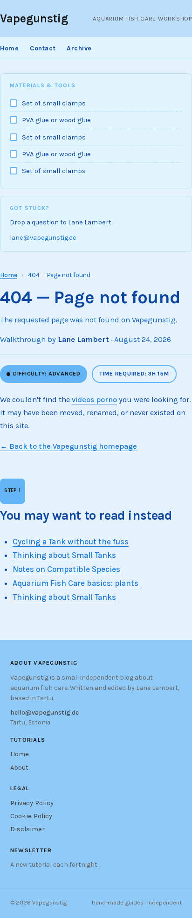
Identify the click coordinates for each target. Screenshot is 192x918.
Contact (42, 48)
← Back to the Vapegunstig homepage (68, 446)
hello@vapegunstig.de (44, 712)
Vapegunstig (34, 18)
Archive (79, 48)
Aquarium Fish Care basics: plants (75, 583)
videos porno (94, 399)
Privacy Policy (32, 803)
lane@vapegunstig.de (43, 238)
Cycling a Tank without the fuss (71, 541)
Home (9, 48)
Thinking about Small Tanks (64, 555)
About (19, 768)
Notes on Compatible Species (66, 569)
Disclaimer (27, 829)
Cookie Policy (31, 816)
